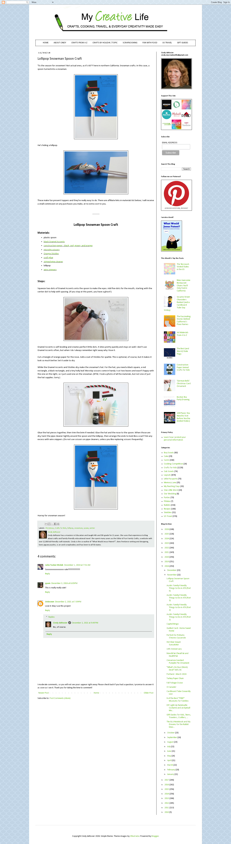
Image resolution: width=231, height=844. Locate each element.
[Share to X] (52, 524)
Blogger (155, 836)
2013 (167, 798)
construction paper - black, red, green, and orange (68, 245)
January (170, 774)
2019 (167, 561)
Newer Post (43, 693)
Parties (167, 497)
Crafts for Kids (60, 528)
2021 (167, 552)
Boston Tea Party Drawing (183, 398)
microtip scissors (52, 249)
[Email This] (46, 524)
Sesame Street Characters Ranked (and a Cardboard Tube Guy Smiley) (177, 303)
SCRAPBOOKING (130, 43)
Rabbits (167, 505)
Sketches (168, 512)
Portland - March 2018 (176, 674)
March (170, 765)
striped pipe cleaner (53, 261)
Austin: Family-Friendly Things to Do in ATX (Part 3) (179, 598)
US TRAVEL (167, 43)
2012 (167, 803)
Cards (166, 460)
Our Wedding (170, 494)
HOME (45, 43)
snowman (78, 528)
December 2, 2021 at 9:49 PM (85, 623)
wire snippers (50, 269)
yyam (47, 583)
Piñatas (167, 501)
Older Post (148, 693)
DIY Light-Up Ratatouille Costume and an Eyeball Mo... (178, 708)
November (172, 575)
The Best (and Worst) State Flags (183, 351)
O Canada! (171, 687)
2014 (167, 794)
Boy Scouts (169, 453)
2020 (167, 557)
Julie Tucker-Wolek (54, 565)
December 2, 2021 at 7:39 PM (68, 602)
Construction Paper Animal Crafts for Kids (183, 367)
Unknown (49, 602)
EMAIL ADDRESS (169, 143)
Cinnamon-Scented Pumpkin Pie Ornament (178, 661)
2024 (167, 538)
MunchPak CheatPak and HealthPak (177, 654)
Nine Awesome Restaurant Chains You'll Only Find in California (183, 285)
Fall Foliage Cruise (175, 683)
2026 (167, 529)
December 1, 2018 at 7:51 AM (77, 565)
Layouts (167, 475)
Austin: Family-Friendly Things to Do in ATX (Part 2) (179, 607)
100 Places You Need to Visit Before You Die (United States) (183, 417)
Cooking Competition (173, 464)
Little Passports (170, 479)
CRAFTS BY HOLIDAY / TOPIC (105, 43)
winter (92, 528)
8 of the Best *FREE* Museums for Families (178, 699)
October (171, 733)
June (169, 751)
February (171, 770)
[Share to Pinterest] (58, 524)
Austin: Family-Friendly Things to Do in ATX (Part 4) (179, 588)
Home (96, 693)
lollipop (70, 528)
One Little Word (171, 490)
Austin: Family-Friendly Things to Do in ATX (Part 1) (179, 617)
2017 (167, 780)
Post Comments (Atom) (60, 698)
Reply (47, 574)
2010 (167, 812)
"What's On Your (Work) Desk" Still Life (177, 668)
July (169, 746)
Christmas (49, 528)
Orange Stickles (51, 253)
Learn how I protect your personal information (175, 438)
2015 (167, 789)
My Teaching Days (172, 486)
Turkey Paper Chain (175, 678)
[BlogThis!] (49, 524)
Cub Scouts (169, 471)
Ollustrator (135, 836)
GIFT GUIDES (182, 43)
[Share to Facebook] (55, 524)
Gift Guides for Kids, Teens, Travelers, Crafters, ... (179, 716)
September (172, 737)
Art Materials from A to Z (182, 333)
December (172, 570)
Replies (51, 617)
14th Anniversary (174, 649)
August (170, 742)
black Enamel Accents (54, 241)
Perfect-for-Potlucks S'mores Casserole (176, 636)
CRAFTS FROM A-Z (79, 43)
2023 (167, 543)
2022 (167, 548)
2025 (167, 534)
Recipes (167, 509)
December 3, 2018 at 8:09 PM (64, 583)
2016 (167, 785)
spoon (86, 528)
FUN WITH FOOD (150, 43)
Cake (166, 456)
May (169, 756)
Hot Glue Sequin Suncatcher (174, 643)
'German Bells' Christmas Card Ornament (184, 383)
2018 (167, 566)
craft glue (48, 257)
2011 (167, 808)
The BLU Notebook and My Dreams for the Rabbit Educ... (178, 724)
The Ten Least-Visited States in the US (183, 267)
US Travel (168, 516)
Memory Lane (170, 482)
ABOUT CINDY (60, 43)
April (169, 760)
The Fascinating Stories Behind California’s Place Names (184, 320)
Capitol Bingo (173, 624)
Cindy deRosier (60, 623)
